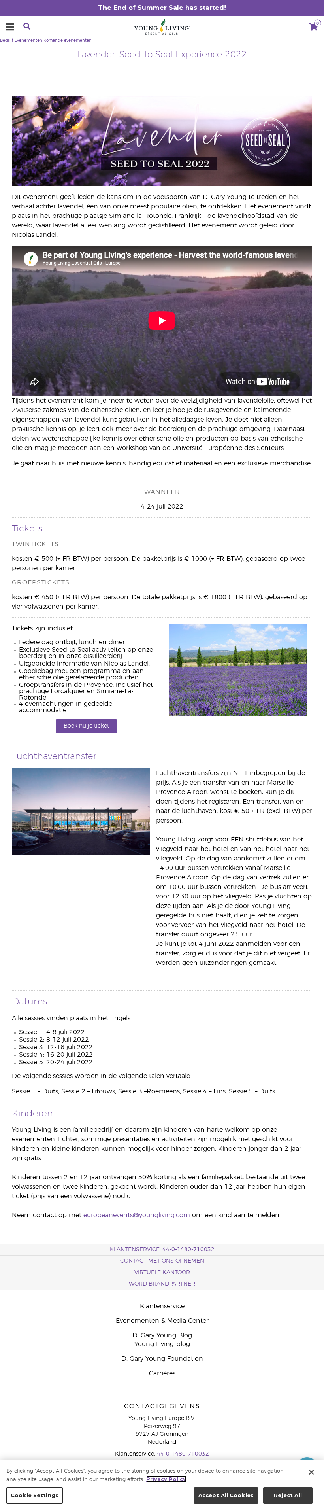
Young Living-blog (162, 1344)
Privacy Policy (166, 1479)
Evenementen (28, 40)
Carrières (162, 1373)
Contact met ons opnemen (162, 1261)
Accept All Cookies (226, 1495)
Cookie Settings (34, 1495)
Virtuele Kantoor (162, 1272)
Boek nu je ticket (86, 726)
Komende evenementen (67, 40)
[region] (162, 1484)
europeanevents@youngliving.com (136, 1215)
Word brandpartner (162, 1284)
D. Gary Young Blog (162, 1335)
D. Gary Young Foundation (162, 1359)
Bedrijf (6, 40)
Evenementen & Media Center (162, 1321)
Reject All (287, 1495)
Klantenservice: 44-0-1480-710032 (162, 1249)
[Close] (311, 1472)
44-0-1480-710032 (183, 1454)
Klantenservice (162, 1306)
